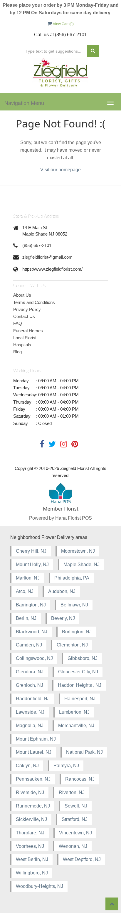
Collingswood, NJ (34, 658)
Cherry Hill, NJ (31, 551)
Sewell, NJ (76, 805)
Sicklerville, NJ (31, 819)
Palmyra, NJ (66, 765)
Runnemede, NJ (33, 805)
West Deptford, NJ (82, 859)
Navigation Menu (24, 103)
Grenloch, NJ (29, 685)
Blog (17, 351)
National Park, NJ (84, 752)
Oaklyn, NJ (27, 765)
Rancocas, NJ (80, 779)
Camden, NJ (29, 644)
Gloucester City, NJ (78, 671)
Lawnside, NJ (30, 712)
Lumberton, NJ (74, 712)
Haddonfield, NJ (33, 698)
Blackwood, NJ (31, 631)
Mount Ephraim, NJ (36, 738)
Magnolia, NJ (29, 725)
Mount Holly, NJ (32, 564)
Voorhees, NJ (30, 846)
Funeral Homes (28, 330)
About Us (22, 295)
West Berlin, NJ (32, 859)
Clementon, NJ (72, 644)
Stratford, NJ (75, 819)
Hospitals (22, 344)
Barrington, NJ (31, 604)
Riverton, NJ (72, 792)
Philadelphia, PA (71, 577)
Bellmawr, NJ (74, 604)
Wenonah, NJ (73, 846)
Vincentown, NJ (75, 832)
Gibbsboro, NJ (83, 658)
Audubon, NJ (61, 591)
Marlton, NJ (28, 577)
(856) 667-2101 (36, 245)
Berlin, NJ (26, 618)
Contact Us (24, 316)
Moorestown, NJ (78, 551)
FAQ (17, 323)
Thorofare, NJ (30, 832)
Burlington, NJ (77, 631)
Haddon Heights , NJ (79, 685)
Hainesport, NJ (79, 698)
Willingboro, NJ (32, 872)
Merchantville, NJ (76, 725)
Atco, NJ (24, 591)
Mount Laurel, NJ (33, 752)
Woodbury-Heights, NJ (39, 886)
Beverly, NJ (63, 618)
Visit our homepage (60, 169)
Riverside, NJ (30, 792)
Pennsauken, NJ (33, 779)
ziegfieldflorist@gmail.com (47, 257)
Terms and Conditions (34, 302)
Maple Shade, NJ (81, 564)
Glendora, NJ (29, 671)
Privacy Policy (27, 309)
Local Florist (24, 337)
